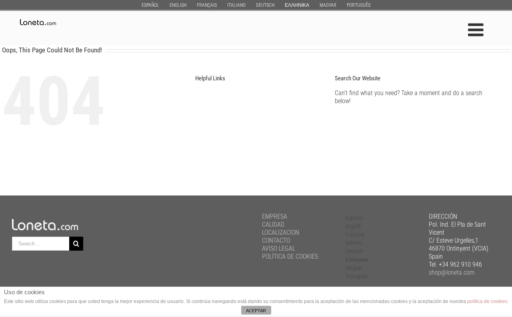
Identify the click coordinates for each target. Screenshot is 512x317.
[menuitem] (150, 5)
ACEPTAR (256, 310)
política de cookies (487, 301)
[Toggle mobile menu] (477, 30)
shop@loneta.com (451, 272)
